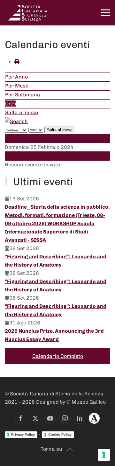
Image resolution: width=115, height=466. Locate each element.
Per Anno (16, 77)
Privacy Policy (23, 434)
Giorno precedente (27, 138)
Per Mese (16, 86)
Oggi (10, 104)
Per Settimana (22, 95)
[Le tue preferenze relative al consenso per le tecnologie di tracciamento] (104, 455)
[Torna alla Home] (29, 12)
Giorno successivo (27, 156)
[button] (105, 12)
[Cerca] (16, 121)
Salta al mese (21, 112)
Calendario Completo (57, 356)
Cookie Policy (60, 434)
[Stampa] (16, 62)
